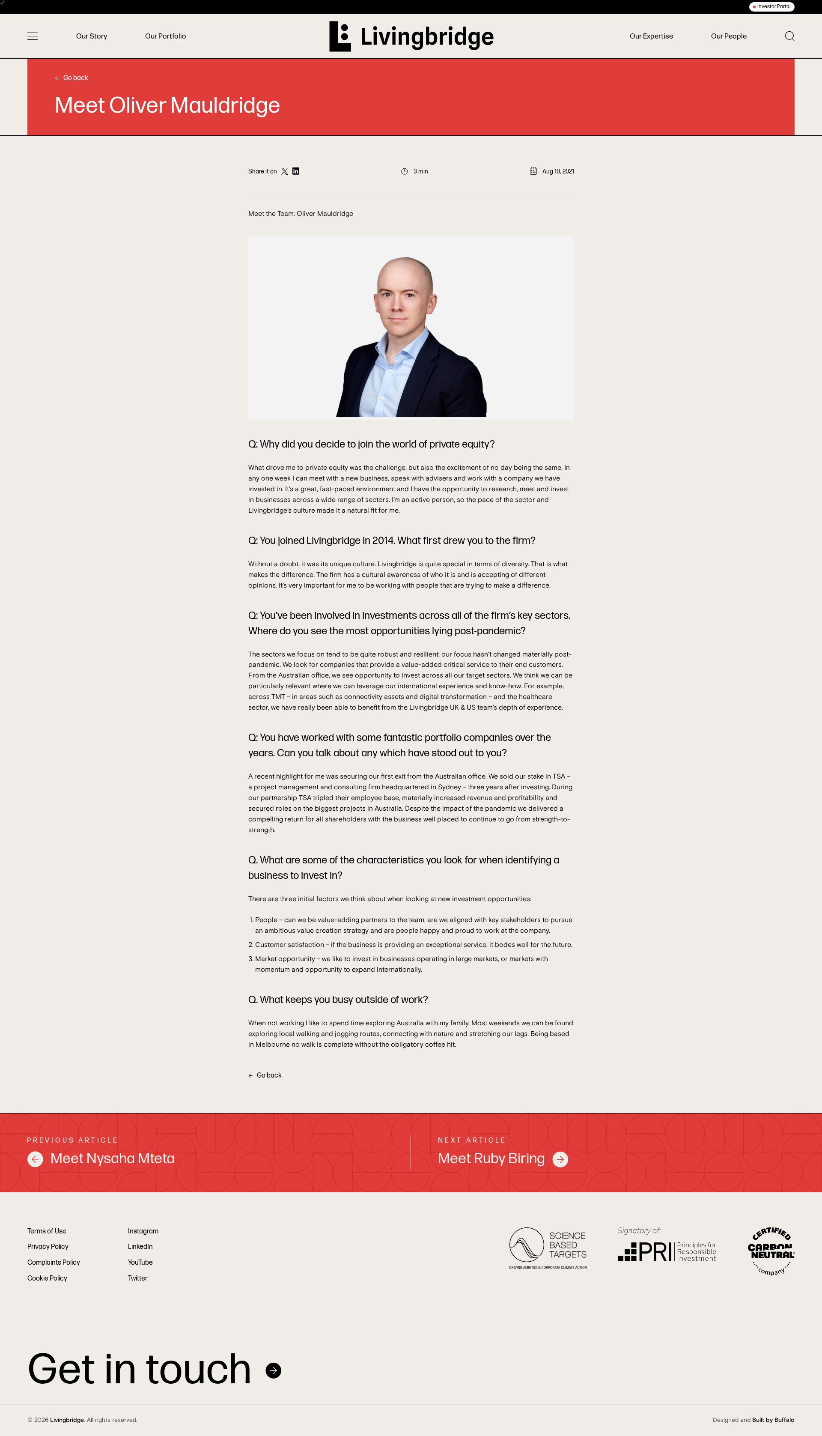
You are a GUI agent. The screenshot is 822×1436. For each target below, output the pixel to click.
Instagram (143, 1231)
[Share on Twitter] (284, 172)
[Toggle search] (790, 36)
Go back (75, 78)
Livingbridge (67, 1420)
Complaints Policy (53, 1263)
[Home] (411, 36)
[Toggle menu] (32, 36)
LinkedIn (140, 1247)
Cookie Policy (47, 1279)
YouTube (140, 1263)
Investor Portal (774, 6)
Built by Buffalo (773, 1420)
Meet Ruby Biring (491, 1158)
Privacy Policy (47, 1247)
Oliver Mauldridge (325, 213)
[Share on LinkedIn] (295, 172)
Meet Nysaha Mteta (113, 1158)
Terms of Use (46, 1231)
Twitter (138, 1279)
